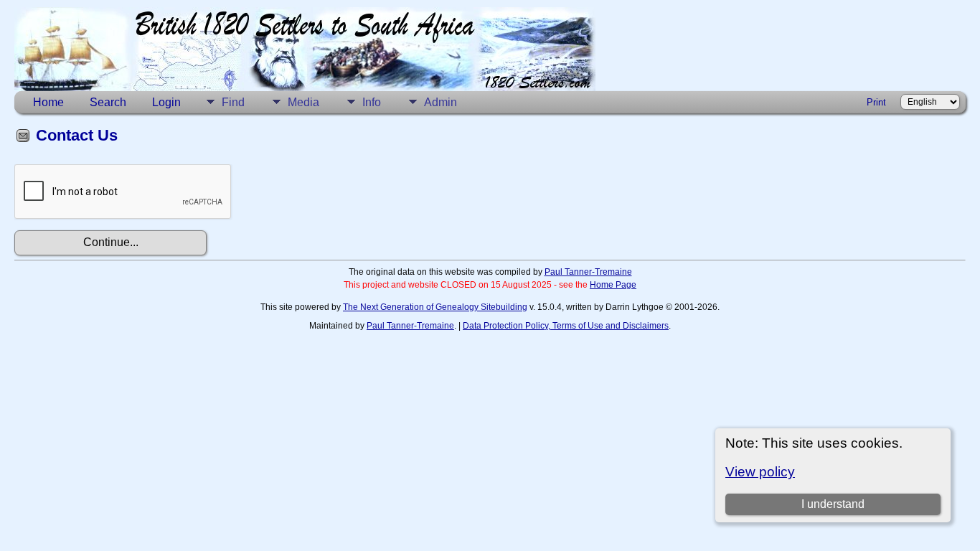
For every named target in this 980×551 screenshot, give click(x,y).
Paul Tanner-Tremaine (588, 272)
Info (371, 102)
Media (303, 102)
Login (166, 102)
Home (48, 102)
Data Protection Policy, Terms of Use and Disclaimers (566, 326)
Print (876, 102)
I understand (832, 504)
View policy (760, 471)
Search (108, 102)
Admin (440, 102)
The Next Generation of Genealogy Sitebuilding (435, 307)
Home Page (613, 285)
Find (233, 102)
